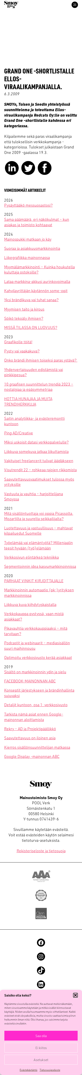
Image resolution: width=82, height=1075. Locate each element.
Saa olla (41, 1036)
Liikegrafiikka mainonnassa (27, 257)
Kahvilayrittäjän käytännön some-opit (36, 290)
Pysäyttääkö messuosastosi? (28, 205)
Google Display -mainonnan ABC (31, 756)
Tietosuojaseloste (50, 1070)
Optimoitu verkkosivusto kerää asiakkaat (38, 657)
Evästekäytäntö (28, 1070)
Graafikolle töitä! (18, 341)
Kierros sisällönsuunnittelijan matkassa (37, 747)
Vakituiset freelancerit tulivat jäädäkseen (38, 460)
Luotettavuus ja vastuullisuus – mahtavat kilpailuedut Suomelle (38, 530)
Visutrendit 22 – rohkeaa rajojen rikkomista (40, 469)
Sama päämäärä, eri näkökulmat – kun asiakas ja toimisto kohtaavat (36, 222)
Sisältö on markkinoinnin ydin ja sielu (35, 671)
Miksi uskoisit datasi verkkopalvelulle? (36, 441)
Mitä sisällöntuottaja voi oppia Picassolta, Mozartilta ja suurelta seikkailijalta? (38, 516)
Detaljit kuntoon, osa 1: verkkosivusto (36, 704)
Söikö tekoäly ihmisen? (23, 318)
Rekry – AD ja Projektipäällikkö (30, 728)
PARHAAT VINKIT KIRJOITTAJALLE (33, 580)
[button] (75, 995)
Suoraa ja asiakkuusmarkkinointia (32, 248)
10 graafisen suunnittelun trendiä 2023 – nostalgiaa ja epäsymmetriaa (38, 386)
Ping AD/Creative (18, 432)
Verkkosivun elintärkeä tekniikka (31, 557)
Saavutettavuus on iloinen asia (30, 737)
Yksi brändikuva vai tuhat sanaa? (31, 299)
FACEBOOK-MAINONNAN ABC (30, 680)
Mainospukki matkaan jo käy (27, 239)
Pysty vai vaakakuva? (22, 350)
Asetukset (41, 1060)
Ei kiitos (41, 1048)
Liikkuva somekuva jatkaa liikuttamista (36, 451)
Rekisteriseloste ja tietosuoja (41, 850)
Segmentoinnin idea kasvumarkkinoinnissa (40, 566)
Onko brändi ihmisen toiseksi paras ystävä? (40, 359)
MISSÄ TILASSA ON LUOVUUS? (30, 327)
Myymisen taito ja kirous (24, 308)
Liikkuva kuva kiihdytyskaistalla (30, 604)
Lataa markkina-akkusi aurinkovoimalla (37, 281)
